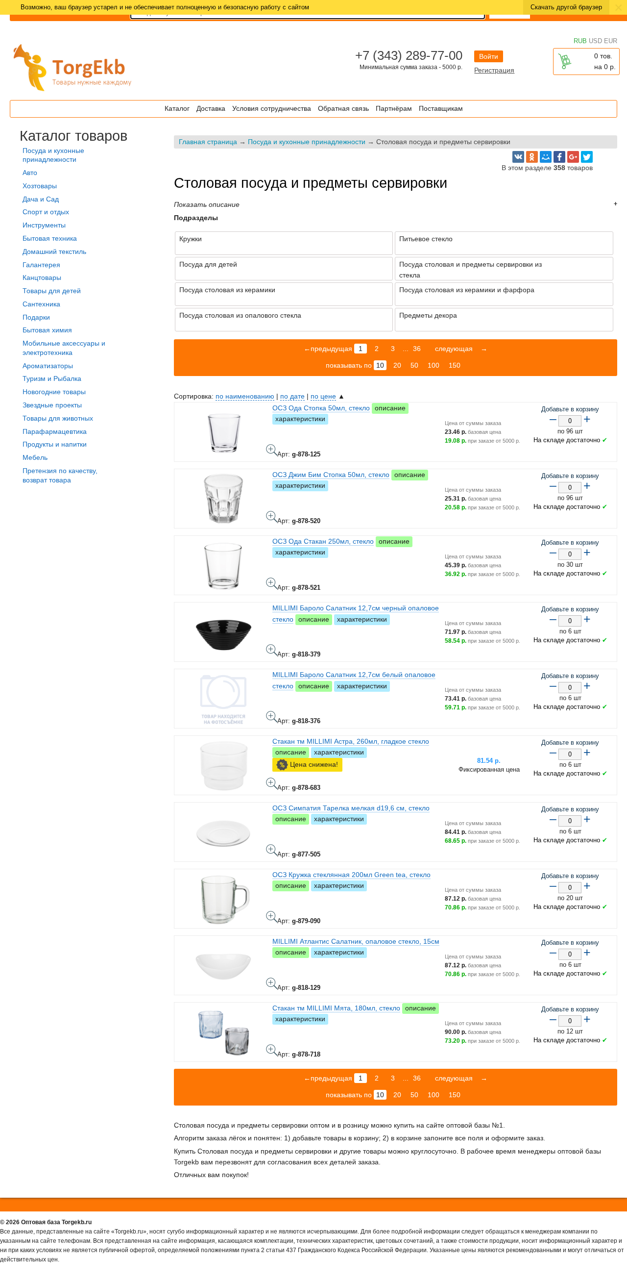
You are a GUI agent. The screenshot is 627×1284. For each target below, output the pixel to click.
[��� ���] (546, 157)
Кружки (190, 239)
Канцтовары (42, 277)
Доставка (210, 108)
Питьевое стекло (426, 239)
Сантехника (41, 304)
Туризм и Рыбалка (52, 378)
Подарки (36, 317)
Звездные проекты (52, 405)
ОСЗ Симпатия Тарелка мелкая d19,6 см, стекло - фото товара (271, 850)
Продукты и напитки (55, 444)
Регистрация (494, 70)
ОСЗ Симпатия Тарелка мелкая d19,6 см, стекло (351, 808)
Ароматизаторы (48, 366)
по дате (292, 396)
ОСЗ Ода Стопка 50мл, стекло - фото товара (271, 450)
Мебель (35, 457)
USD (595, 41)
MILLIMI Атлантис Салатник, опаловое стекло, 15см (355, 941)
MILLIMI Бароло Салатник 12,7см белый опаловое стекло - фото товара (271, 716)
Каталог (177, 108)
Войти (488, 56)
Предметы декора (428, 315)
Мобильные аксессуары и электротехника (64, 347)
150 (454, 365)
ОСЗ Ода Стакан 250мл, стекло (323, 541)
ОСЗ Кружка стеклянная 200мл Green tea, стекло (351, 875)
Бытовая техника (50, 238)
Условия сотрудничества (271, 108)
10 (380, 365)
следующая (453, 348)
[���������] (518, 157)
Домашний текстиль (54, 251)
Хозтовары (40, 186)
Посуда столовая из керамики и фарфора (466, 290)
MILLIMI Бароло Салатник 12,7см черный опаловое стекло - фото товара (271, 650)
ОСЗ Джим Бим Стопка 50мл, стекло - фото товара (271, 516)
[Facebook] (559, 157)
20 (397, 365)
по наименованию (245, 396)
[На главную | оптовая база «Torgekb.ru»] (73, 93)
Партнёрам (394, 108)
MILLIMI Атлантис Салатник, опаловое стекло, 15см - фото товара (271, 983)
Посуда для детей (208, 264)
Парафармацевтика (55, 431)
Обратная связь (343, 108)
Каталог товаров (73, 136)
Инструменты (44, 225)
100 (433, 365)
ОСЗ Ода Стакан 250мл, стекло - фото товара (271, 583)
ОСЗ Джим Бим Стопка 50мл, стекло (330, 474)
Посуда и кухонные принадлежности (306, 142)
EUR (610, 41)
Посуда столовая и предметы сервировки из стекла (470, 269)
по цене (323, 396)
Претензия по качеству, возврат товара (60, 475)
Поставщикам (441, 108)
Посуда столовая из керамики (227, 290)
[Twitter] (587, 157)
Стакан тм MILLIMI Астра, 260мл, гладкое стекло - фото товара (271, 783)
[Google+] (573, 157)
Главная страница (208, 142)
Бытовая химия (47, 330)
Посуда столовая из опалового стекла (240, 315)
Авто (30, 172)
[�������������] (532, 157)
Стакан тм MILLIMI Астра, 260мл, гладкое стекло (350, 741)
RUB (580, 41)
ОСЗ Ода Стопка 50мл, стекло (321, 408)
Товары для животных (58, 418)
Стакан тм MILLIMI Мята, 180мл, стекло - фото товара (271, 1050)
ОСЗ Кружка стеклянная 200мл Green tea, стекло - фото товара (271, 916)
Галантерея (41, 265)
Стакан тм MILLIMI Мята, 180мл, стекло (336, 1008)
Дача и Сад (41, 199)
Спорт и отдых (46, 212)
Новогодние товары (54, 392)
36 (417, 348)
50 (414, 365)
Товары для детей (52, 291)
